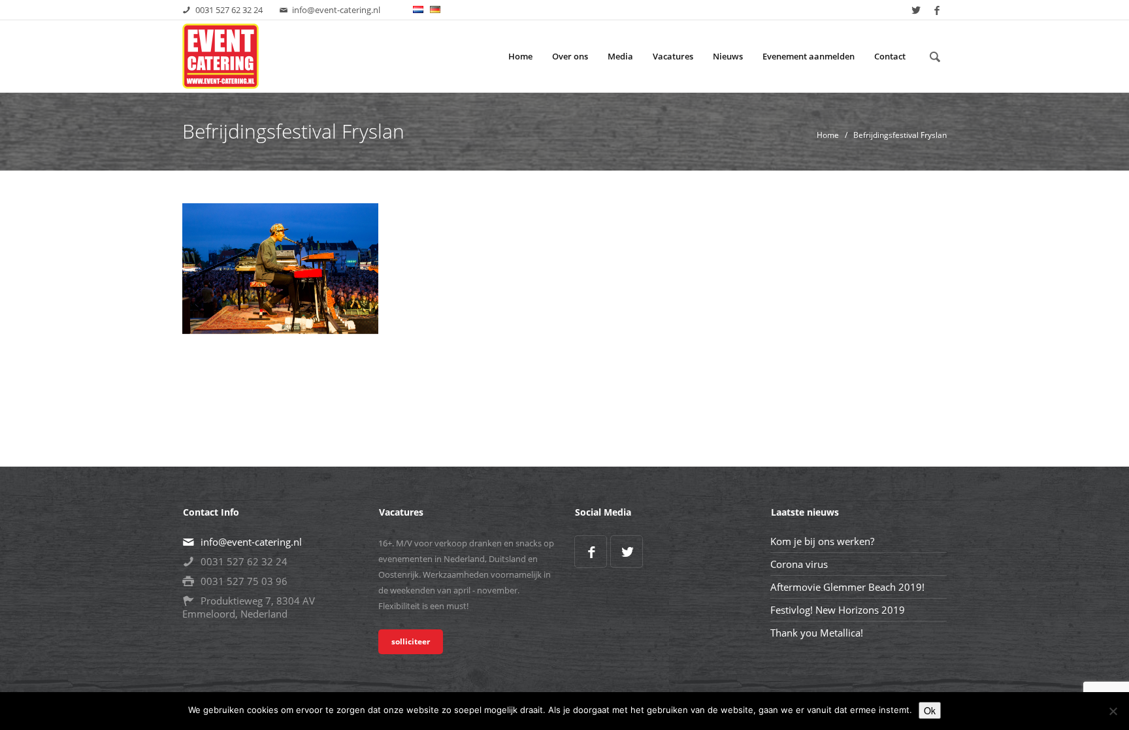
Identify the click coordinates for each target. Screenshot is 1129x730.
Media (620, 56)
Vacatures (673, 56)
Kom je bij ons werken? (822, 541)
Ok (930, 710)
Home (520, 56)
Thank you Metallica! (816, 632)
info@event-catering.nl (336, 10)
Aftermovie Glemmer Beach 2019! (847, 586)
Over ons (570, 56)
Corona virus (799, 564)
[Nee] (1112, 711)
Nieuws (728, 56)
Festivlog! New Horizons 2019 (837, 609)
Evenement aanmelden (808, 56)
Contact (890, 56)
